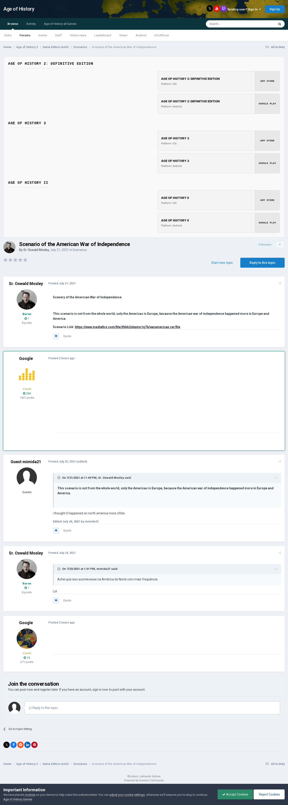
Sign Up (275, 9)
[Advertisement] (135, 401)
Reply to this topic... (46, 708)
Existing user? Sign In (243, 9)
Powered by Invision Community (144, 780)
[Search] (280, 24)
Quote (67, 336)
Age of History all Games (60, 23)
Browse (12, 23)
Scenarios (80, 250)
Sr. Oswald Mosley (36, 250)
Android (141, 35)
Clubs (7, 35)
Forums (25, 35)
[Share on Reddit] (20, 745)
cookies (30, 794)
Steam (123, 35)
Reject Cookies (269, 794)
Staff (58, 35)
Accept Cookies (236, 794)
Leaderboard (102, 35)
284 (28, 393)
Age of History (18, 9)
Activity (31, 23)
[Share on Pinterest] (34, 745)
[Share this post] (280, 283)
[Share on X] (6, 745)
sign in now (100, 689)
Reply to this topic (262, 262)
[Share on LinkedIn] (27, 745)
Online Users (78, 35)
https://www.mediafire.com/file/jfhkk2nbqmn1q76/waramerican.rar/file (127, 327)
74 (28, 657)
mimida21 (103, 568)
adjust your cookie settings (127, 794)
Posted (62, 283)
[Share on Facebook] (13, 745)
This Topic (262, 23)
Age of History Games (17, 799)
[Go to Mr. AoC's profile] (27, 374)
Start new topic (222, 262)
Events (42, 35)
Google (26, 358)
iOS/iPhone (161, 35)
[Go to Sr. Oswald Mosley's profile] (9, 247)
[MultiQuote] (56, 336)
